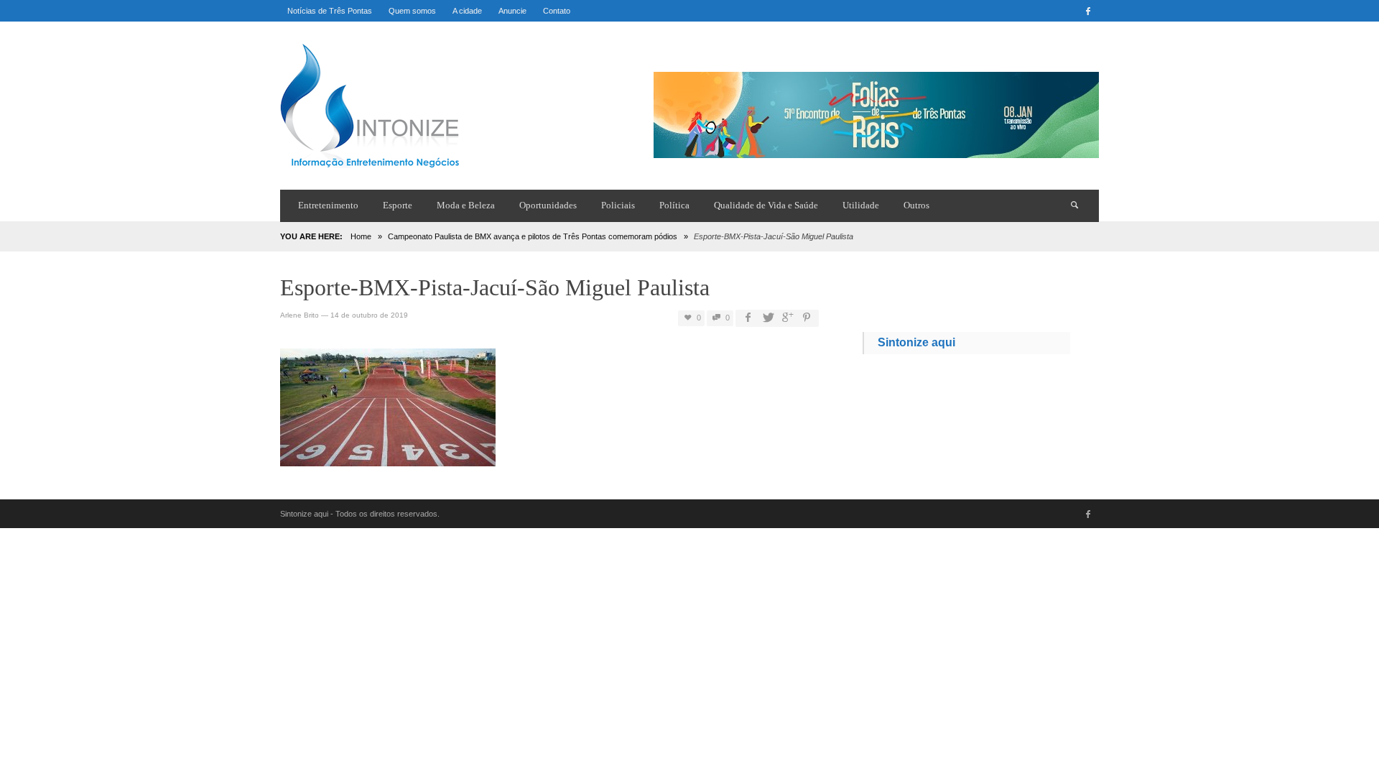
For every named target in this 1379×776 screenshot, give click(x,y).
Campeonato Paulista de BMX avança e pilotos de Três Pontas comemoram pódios (532, 236)
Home (360, 236)
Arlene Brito (299, 315)
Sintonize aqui (916, 342)
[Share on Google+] (787, 318)
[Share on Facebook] (747, 318)
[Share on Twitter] (767, 318)
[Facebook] (1088, 11)
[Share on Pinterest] (806, 318)
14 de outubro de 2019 (369, 315)
